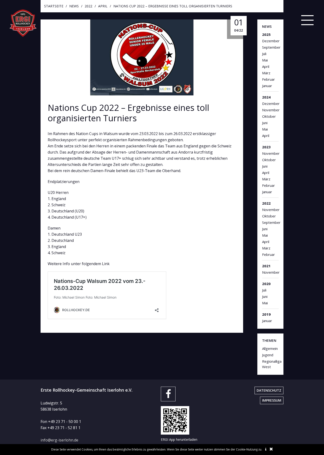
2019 (266, 314)
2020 (266, 283)
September (270, 47)
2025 (266, 34)
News (74, 6)
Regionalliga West (270, 364)
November (270, 110)
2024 (266, 97)
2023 (266, 147)
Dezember (270, 40)
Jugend (267, 354)
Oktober (269, 116)
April (102, 6)
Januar (267, 85)
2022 (88, 6)
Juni (265, 122)
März (266, 72)
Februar (268, 79)
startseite (53, 6)
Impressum (271, 400)
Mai (265, 60)
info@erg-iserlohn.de (59, 440)
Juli (264, 53)
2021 (266, 265)
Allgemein (270, 348)
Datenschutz (269, 390)
